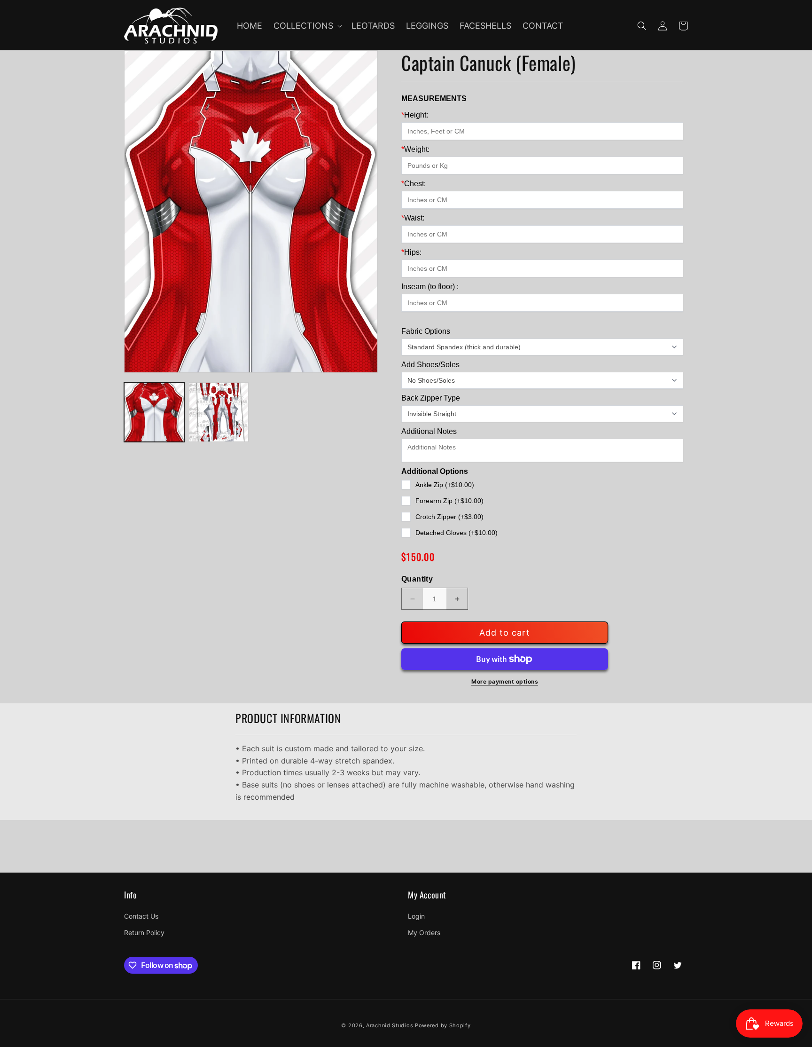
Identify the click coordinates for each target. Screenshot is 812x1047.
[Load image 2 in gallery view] (219, 412)
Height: (414, 115)
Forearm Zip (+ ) (449, 500)
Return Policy (144, 933)
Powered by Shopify (443, 1025)
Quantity (417, 579)
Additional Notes (429, 431)
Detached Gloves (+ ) (456, 532)
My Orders (424, 933)
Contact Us (141, 916)
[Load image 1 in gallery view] (154, 412)
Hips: (411, 252)
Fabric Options (425, 331)
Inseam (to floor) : (430, 287)
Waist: (412, 218)
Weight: (415, 149)
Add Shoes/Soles (430, 365)
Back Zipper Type (430, 398)
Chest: (413, 184)
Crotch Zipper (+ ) (449, 516)
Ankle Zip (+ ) (444, 484)
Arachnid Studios (389, 1025)
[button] (307, 26)
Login (416, 916)
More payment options (504, 681)
